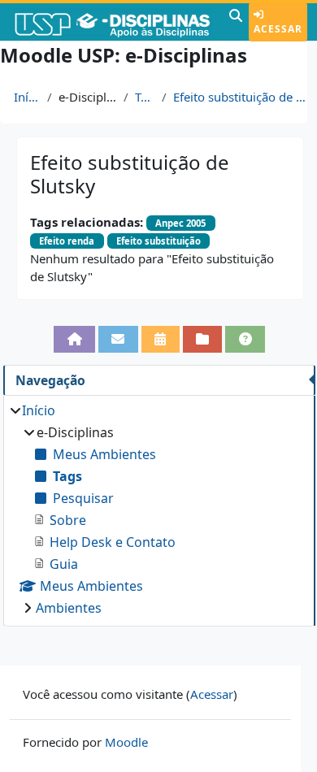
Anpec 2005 (180, 223)
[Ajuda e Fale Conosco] (245, 339)
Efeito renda (66, 241)
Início (27, 97)
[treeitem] (159, 509)
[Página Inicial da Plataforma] (74, 339)
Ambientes (69, 608)
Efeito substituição (158, 241)
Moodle (126, 742)
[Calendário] (160, 339)
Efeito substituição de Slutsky (242, 97)
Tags (145, 97)
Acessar (278, 29)
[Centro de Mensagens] (118, 339)
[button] (236, 21)
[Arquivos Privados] (203, 339)
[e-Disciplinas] (112, 22)
